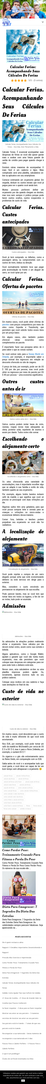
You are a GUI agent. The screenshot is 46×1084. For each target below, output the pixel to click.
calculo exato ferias (10, 785)
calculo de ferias (23, 779)
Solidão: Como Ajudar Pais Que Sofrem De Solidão (21, 993)
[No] (43, 1077)
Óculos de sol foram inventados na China (17, 1059)
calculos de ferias (24, 785)
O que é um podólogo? (11, 1053)
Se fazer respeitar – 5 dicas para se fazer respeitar (22, 1008)
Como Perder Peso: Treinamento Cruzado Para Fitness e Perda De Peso (21, 855)
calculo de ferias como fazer (13, 782)
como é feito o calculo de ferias (14, 800)
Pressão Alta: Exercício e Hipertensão (16, 957)
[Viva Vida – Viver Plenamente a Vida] (23, 9)
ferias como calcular (10, 809)
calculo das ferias (9, 779)
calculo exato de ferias (32, 782)
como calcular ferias (10, 791)
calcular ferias (8, 776)
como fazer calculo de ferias (13, 803)
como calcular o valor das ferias (14, 794)
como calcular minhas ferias (29, 791)
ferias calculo (37, 806)
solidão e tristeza (25, 809)
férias (28, 806)
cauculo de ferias (9, 788)
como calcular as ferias (25, 788)
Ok (23, 1080)
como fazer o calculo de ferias (13, 806)
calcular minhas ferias (23, 776)
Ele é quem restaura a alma (12, 942)
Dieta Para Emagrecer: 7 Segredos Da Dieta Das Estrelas (19, 911)
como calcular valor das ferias (13, 797)
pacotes (5, 324)
